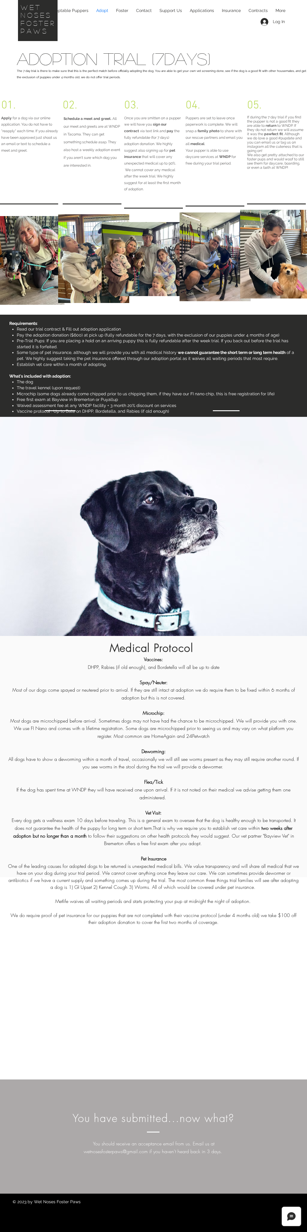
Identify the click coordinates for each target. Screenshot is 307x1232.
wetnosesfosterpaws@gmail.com (116, 1151)
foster (38, 23)
